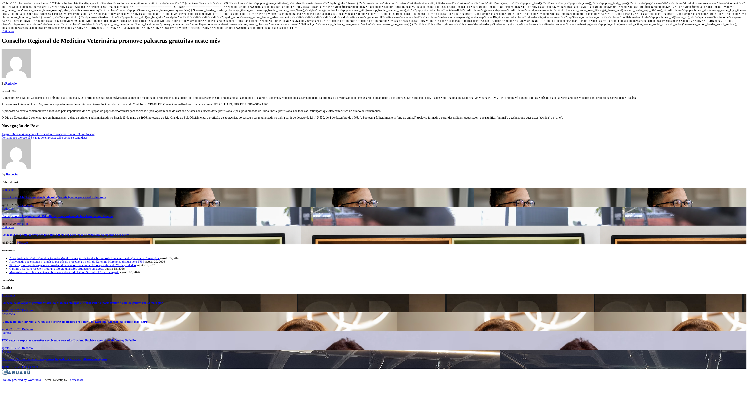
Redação (11, 83)
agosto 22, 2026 (12, 310)
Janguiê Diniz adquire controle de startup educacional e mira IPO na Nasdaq (48, 134)
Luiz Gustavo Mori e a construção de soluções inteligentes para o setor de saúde (54, 197)
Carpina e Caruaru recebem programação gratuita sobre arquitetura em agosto (56, 268)
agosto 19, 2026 (12, 348)
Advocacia (8, 295)
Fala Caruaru (26, 205)
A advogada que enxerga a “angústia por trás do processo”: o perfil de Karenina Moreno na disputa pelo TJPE (77, 261)
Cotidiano (8, 31)
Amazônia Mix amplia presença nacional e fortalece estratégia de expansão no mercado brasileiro (65, 234)
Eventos (6, 351)
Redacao (22, 223)
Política (6, 332)
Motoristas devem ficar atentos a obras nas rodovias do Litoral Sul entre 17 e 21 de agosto (64, 272)
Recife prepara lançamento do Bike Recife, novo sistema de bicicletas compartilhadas (57, 216)
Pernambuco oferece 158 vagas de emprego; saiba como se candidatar (44, 137)
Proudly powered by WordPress (21, 380)
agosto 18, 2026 (12, 366)
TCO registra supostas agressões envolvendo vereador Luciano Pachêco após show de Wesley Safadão (72, 265)
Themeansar (75, 380)
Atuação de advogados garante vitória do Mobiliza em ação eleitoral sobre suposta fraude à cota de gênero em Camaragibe (84, 258)
